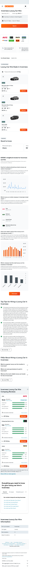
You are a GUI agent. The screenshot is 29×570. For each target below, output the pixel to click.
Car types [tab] (11, 492)
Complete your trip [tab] (20, 492)
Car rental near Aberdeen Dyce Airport (12, 500)
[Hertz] (25, 446)
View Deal (24, 90)
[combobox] (5, 13)
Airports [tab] (5, 492)
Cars (11, 542)
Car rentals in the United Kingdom (8, 543)
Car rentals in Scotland (21, 543)
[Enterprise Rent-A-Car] (25, 421)
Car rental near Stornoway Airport (11, 506)
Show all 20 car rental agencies (8, 474)
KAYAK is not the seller (7, 561)
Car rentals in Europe (18, 542)
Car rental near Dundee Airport (10, 504)
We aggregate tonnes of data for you (11, 563)
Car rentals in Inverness (19, 544)
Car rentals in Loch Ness (8, 544)
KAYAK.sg (7, 542)
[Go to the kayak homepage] (9, 6)
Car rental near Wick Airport (10, 508)
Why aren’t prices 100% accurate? (10, 566)
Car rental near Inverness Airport (11, 502)
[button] (2, 6)
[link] (14, 293)
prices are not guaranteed (7, 556)
